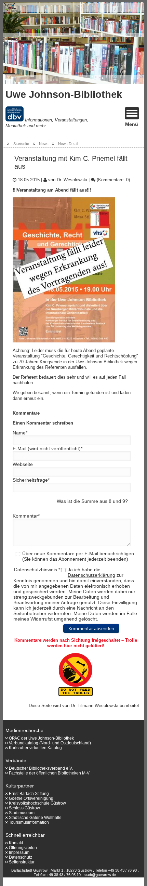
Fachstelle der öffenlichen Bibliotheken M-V (49, 773)
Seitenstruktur (22, 862)
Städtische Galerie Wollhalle (35, 817)
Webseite (23, 464)
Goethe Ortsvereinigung (31, 798)
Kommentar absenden (91, 628)
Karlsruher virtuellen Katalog (35, 747)
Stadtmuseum (22, 812)
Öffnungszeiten (23, 847)
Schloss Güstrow (24, 808)
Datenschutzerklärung (91, 575)
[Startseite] (44, 43)
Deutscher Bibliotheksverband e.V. (41, 768)
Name (20, 432)
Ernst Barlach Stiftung (29, 793)
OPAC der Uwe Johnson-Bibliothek (41, 738)
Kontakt (16, 843)
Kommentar (26, 516)
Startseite (21, 144)
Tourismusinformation (29, 822)
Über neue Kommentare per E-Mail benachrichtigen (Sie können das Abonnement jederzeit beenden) (78, 556)
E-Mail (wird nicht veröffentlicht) (47, 448)
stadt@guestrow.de (100, 875)
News (44, 144)
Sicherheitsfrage (31, 480)
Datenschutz (20, 857)
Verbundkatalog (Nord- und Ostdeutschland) (50, 743)
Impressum (19, 852)
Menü (131, 124)
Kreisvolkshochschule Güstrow (37, 803)
